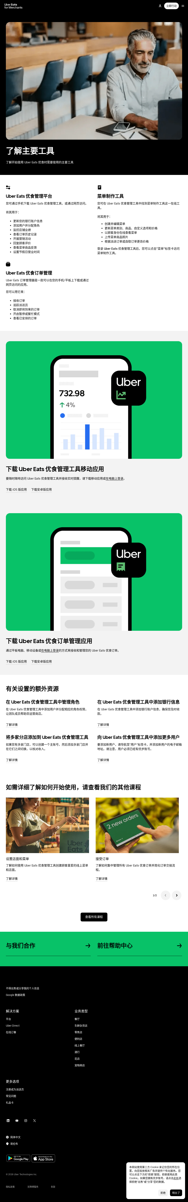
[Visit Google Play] (18, 1158)
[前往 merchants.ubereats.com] (13, 6)
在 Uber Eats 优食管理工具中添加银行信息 (138, 702)
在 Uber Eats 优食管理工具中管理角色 (42, 702)
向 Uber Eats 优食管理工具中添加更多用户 (138, 737)
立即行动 (171, 5)
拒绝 (163, 1192)
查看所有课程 (94, 917)
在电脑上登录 (114, 478)
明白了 (176, 1192)
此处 (176, 1178)
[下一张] (176, 895)
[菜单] (183, 6)
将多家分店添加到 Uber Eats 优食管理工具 (47, 737)
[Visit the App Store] (43, 1158)
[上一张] (165, 895)
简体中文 (15, 1137)
